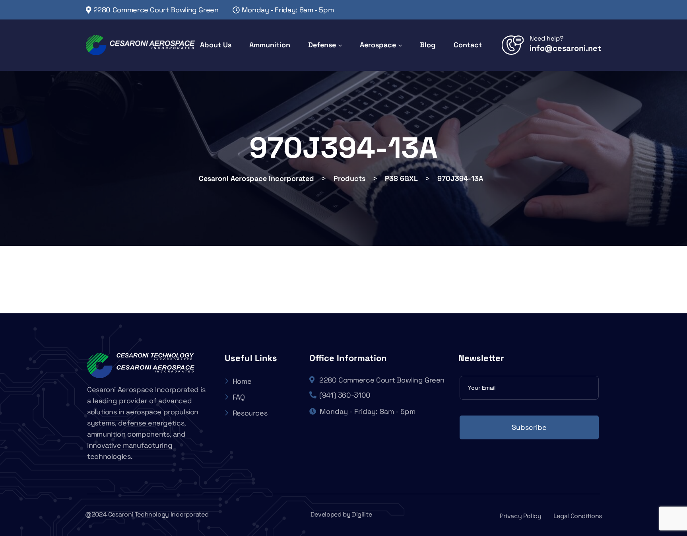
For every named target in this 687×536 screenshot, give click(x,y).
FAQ (239, 397)
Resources (250, 413)
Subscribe (529, 427)
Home (242, 381)
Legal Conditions (577, 516)
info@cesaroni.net (565, 48)
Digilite (362, 514)
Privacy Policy (520, 516)
